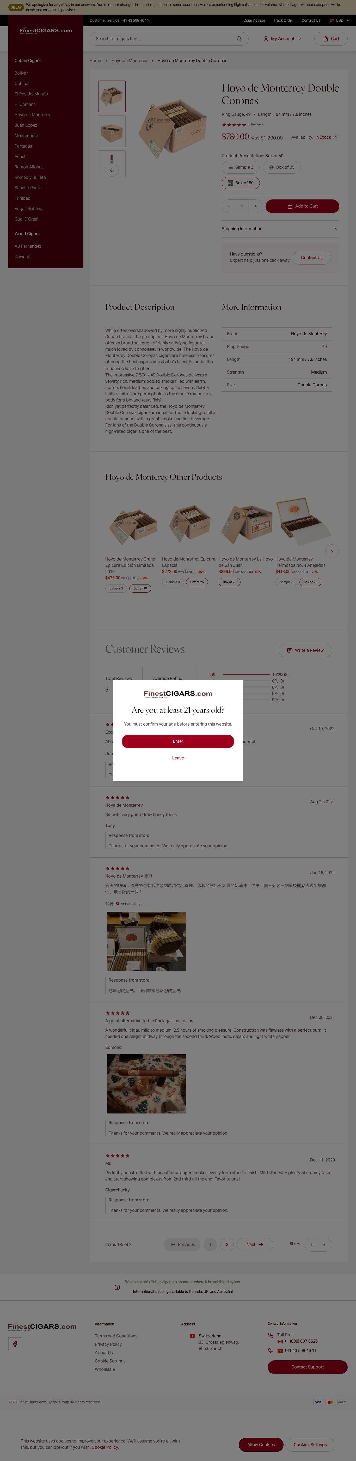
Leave (178, 758)
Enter (178, 741)
